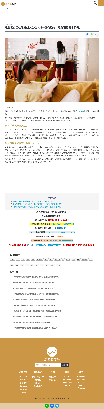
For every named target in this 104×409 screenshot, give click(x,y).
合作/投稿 (38, 380)
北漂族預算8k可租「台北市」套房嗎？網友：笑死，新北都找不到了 (37, 207)
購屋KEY (23, 383)
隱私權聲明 (38, 386)
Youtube (81, 382)
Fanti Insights (67, 382)
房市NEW (23, 377)
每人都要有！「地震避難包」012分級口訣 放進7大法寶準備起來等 (37, 204)
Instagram (81, 379)
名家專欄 (23, 392)
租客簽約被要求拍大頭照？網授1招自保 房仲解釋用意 (33, 201)
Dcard (81, 111)
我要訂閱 (65, 365)
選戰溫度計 (53, 380)
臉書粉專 (41, 245)
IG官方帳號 (54, 245)
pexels (97, 104)
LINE (81, 385)
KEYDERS (67, 379)
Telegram (81, 388)
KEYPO (67, 377)
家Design (23, 386)
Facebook (81, 377)
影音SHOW (23, 389)
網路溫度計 (53, 377)
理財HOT (23, 380)
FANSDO (67, 385)
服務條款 (38, 383)
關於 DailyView (38, 377)
